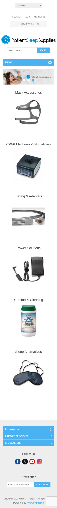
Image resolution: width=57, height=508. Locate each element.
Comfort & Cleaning (28, 300)
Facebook (18, 461)
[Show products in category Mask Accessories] (28, 113)
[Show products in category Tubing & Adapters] (28, 217)
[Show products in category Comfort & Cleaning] (28, 320)
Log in (27, 17)
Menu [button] (8, 62)
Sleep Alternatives (28, 352)
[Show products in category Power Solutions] (28, 269)
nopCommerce (35, 502)
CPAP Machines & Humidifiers (28, 144)
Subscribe (42, 484)
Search (43, 50)
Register (16, 17)
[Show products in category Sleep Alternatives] (28, 372)
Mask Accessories (28, 92)
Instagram (39, 461)
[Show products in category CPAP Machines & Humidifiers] (28, 165)
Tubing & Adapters (28, 196)
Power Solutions (29, 248)
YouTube (32, 461)
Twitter (25, 461)
